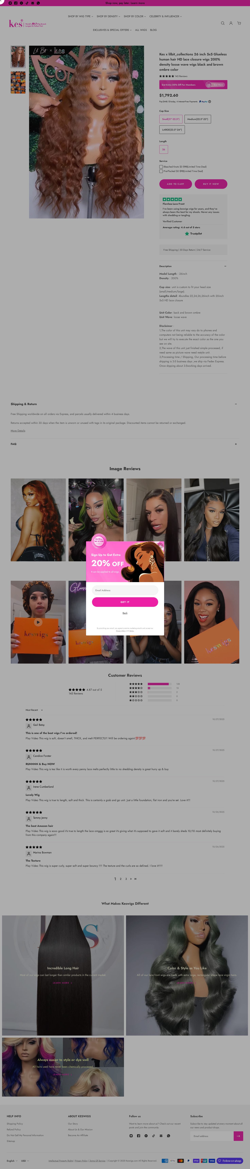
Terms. (131, 630)
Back (125, 613)
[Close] (160, 546)
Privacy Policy (121, 630)
